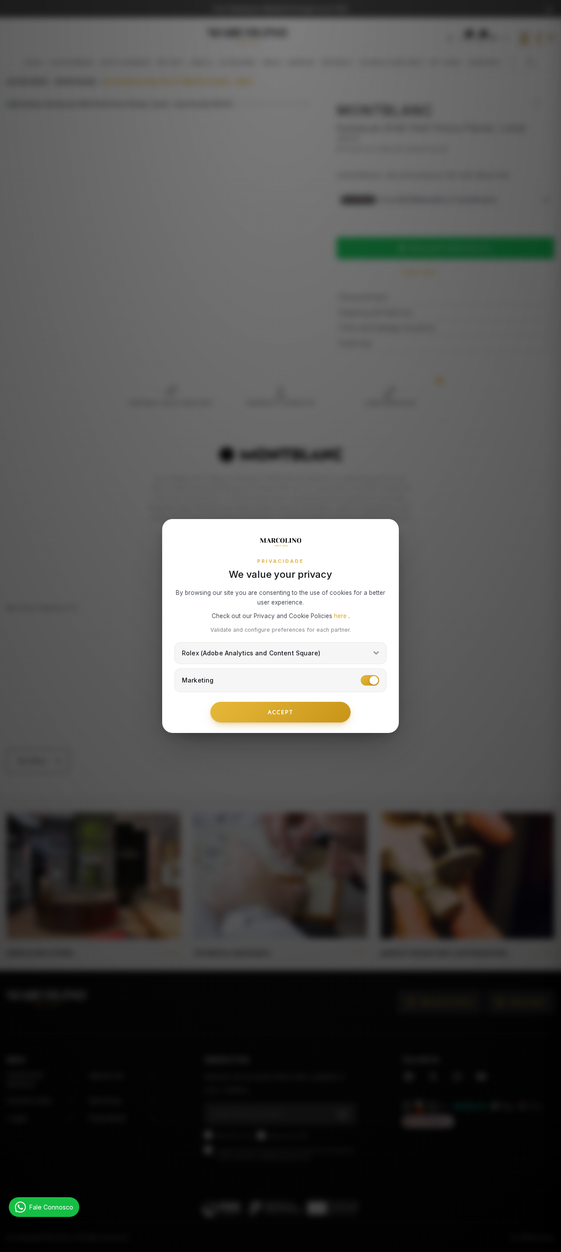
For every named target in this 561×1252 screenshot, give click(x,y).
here (341, 615)
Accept (280, 712)
